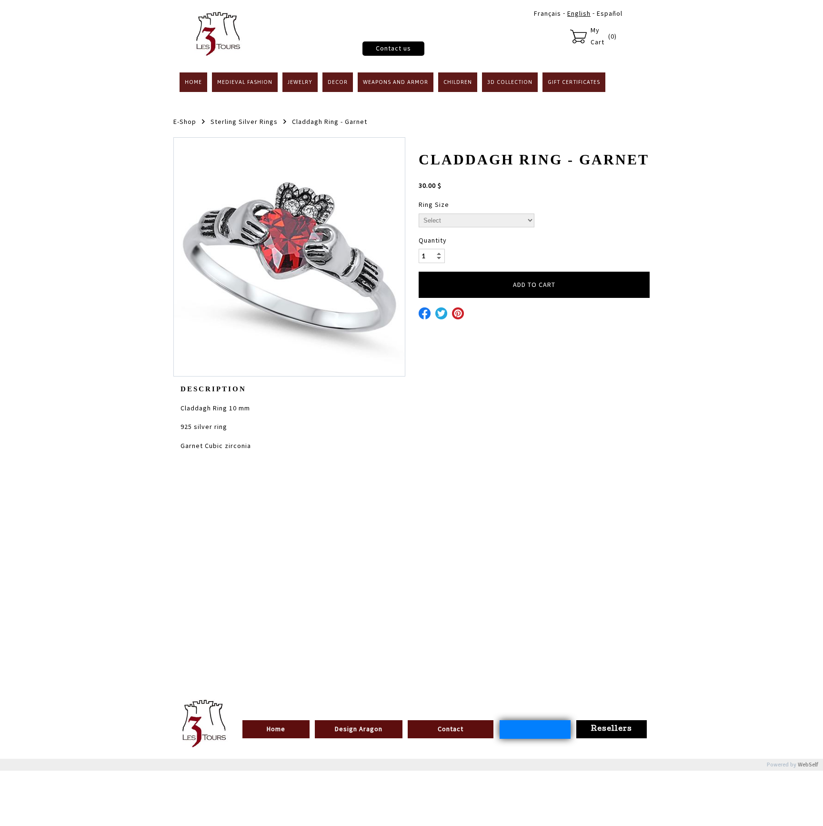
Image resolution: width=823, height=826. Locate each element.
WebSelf (808, 764)
